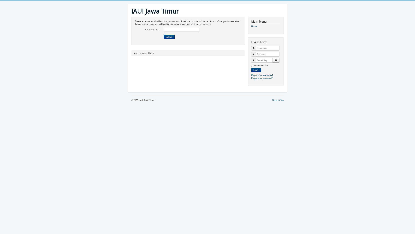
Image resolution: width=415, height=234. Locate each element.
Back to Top (278, 100)
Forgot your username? (262, 75)
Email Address (152, 29)
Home (254, 26)
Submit (169, 36)
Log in (256, 70)
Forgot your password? (262, 78)
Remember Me (261, 65)
